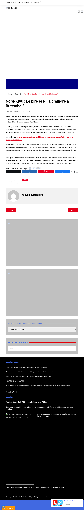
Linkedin (19, 182)
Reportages (26, 82)
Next (71, 210)
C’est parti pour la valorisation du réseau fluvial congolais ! (26, 367)
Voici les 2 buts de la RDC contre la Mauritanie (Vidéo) (26, 402)
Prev (12, 210)
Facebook (69, 2)
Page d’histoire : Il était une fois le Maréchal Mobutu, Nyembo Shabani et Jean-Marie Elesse (38, 386)
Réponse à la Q (25, 87)
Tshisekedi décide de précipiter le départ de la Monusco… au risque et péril (35, 488)
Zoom (10, 87)
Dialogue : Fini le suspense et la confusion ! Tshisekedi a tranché (28, 376)
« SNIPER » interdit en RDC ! (15, 381)
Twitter (73, 2)
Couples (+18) (38, 2)
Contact (9, 2)
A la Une (12, 82)
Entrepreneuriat (46, 82)
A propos (16, 2)
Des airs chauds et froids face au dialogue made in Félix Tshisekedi (29, 372)
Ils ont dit (65, 82)
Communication (26, 2)
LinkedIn (76, 2)
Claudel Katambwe (13, 111)
